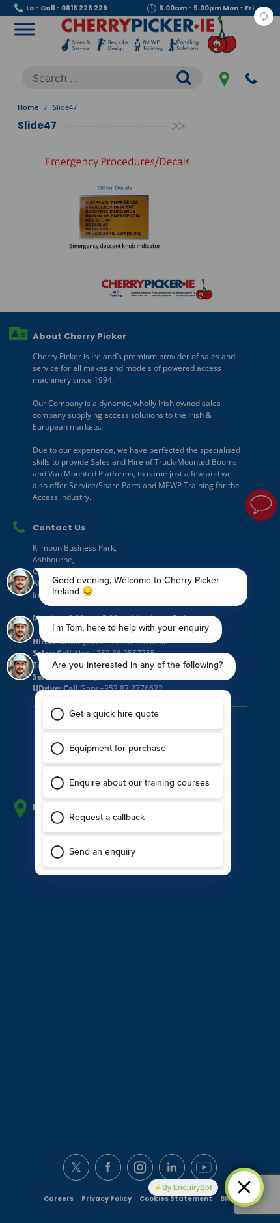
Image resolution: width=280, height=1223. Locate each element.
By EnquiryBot (187, 1187)
